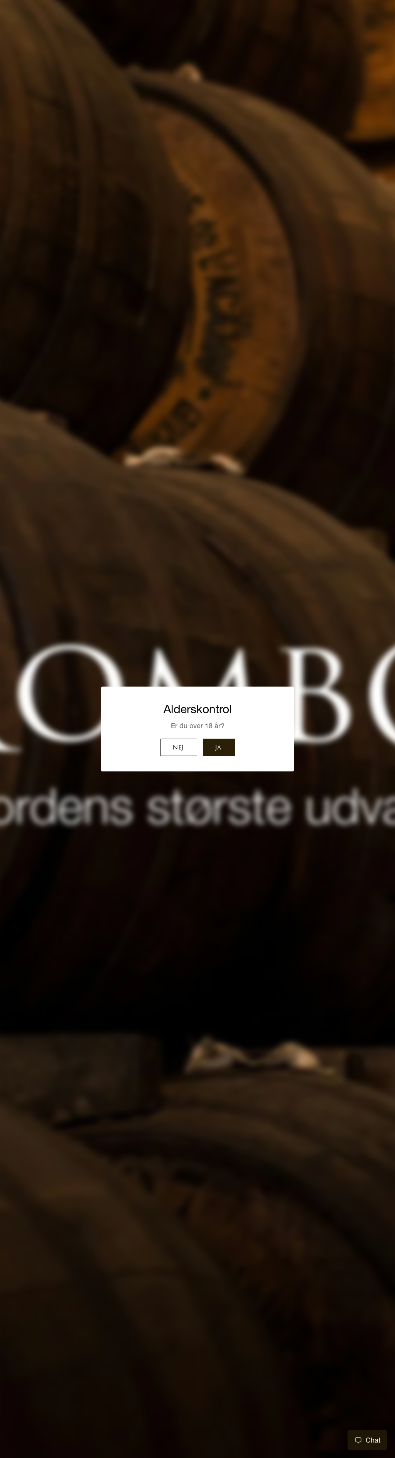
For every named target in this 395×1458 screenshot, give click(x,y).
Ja (218, 748)
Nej (177, 748)
